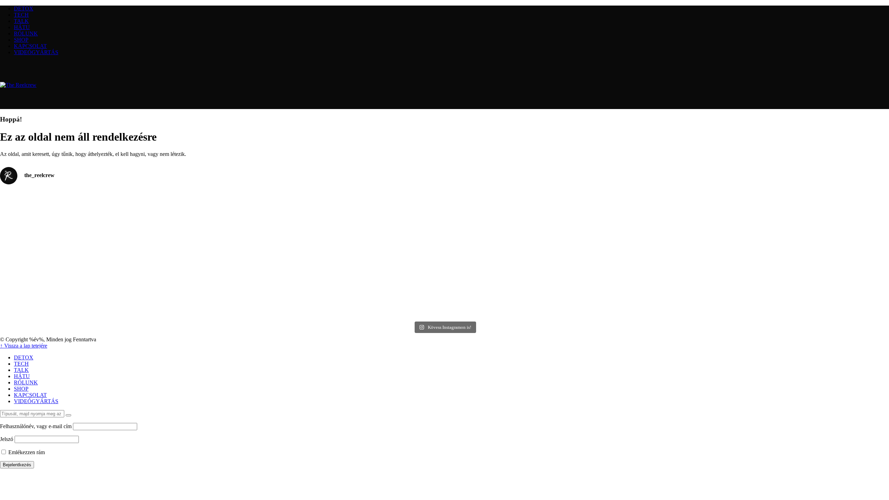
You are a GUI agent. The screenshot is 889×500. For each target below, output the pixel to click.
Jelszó (6, 439)
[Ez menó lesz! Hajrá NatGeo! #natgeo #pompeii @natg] (110, 196)
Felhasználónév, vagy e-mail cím (36, 426)
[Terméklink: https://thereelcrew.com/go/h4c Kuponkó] (556, 254)
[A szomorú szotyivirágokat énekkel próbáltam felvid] (333, 254)
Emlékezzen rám (26, 452)
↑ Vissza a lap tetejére (23, 346)
